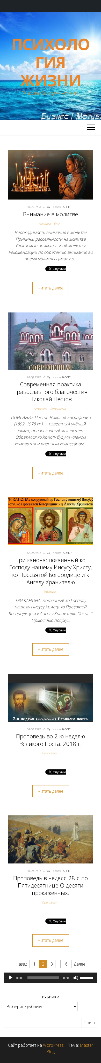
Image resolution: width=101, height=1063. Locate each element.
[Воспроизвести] (10, 977)
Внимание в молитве (50, 214)
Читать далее (50, 288)
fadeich (67, 207)
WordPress (53, 1045)
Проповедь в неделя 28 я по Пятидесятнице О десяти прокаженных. (50, 885)
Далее (79, 964)
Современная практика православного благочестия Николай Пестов (50, 391)
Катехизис (40, 408)
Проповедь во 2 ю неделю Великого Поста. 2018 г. (50, 739)
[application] (50, 978)
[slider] (87, 977)
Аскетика (45, 223)
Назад (21, 964)
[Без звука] (75, 977)
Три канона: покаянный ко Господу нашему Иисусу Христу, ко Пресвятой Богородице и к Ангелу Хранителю (50, 571)
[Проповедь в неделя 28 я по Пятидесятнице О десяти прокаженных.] (50, 839)
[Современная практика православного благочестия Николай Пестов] (50, 340)
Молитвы (50, 591)
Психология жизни (50, 62)
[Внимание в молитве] (50, 174)
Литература (58, 408)
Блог (57, 223)
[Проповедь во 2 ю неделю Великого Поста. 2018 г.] (50, 697)
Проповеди (49, 753)
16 (65, 964)
